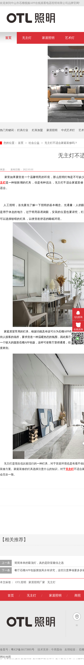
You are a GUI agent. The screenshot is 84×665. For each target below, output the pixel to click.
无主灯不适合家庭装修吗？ (61, 142)
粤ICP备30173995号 (22, 649)
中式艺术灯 (68, 130)
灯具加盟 (37, 130)
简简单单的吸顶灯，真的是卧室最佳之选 (39, 562)
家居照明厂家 (37, 582)
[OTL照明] (31, 22)
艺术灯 (69, 37)
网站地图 (5, 656)
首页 (8, 37)
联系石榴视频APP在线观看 (23, 49)
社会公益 (34, 142)
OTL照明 (20, 582)
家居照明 (48, 37)
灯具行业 (22, 130)
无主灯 (26, 37)
